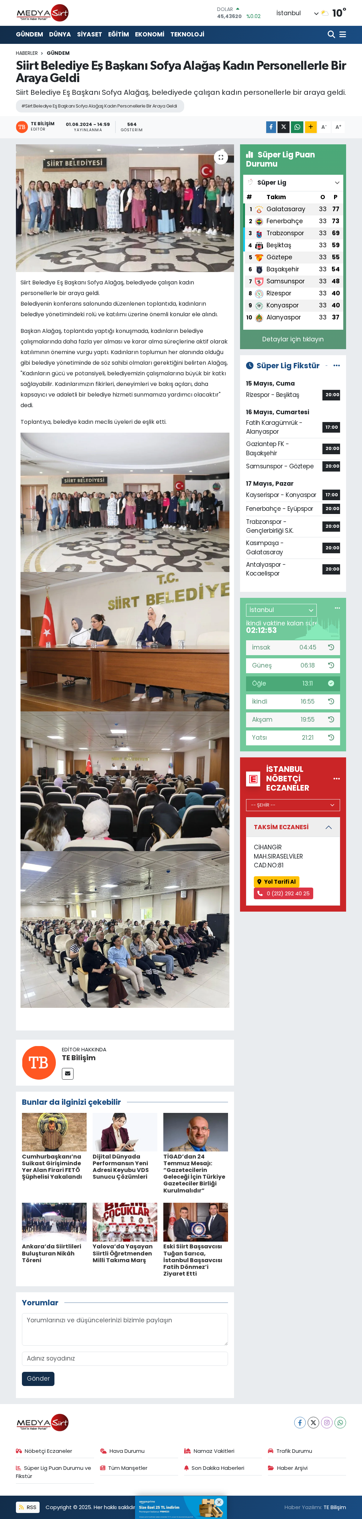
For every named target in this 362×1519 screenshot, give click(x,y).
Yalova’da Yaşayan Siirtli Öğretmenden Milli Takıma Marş (123, 1253)
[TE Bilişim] (39, 1062)
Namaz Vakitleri (214, 1451)
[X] (313, 1422)
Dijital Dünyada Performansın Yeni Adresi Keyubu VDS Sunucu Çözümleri (121, 1167)
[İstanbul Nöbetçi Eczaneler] (336, 778)
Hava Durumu (127, 1451)
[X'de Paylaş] (284, 127)
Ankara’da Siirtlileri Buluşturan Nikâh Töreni (51, 1253)
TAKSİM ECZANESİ (281, 827)
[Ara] (332, 34)
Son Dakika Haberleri (218, 1468)
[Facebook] (300, 1422)
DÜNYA (60, 34)
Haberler (27, 53)
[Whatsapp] (340, 1422)
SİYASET (89, 34)
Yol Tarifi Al (280, 881)
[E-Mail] (68, 1074)
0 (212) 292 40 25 (287, 893)
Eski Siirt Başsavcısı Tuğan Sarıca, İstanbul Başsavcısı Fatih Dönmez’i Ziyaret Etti (192, 1260)
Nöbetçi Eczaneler (48, 1451)
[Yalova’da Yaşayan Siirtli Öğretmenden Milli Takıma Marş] (125, 1222)
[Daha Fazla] (311, 127)
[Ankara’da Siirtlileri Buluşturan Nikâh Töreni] (54, 1222)
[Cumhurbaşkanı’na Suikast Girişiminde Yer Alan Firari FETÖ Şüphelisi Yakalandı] (54, 1131)
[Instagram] (327, 1422)
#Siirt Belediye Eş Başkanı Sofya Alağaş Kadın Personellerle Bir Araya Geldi (99, 106)
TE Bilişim (79, 1058)
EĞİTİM (118, 34)
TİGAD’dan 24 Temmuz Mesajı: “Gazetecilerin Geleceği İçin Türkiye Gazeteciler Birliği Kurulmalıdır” (194, 1174)
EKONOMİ (149, 34)
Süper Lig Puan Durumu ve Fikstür (54, 1471)
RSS (30, 1507)
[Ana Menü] (341, 34)
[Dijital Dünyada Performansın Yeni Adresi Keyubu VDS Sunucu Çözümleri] (125, 1131)
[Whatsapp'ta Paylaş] (297, 127)
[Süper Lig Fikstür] (336, 365)
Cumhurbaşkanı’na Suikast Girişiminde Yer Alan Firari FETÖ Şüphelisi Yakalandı (52, 1167)
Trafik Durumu (294, 1451)
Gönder (38, 1378)
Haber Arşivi (292, 1468)
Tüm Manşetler (127, 1468)
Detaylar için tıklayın (293, 339)
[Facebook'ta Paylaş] (271, 127)
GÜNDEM (29, 34)
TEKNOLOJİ (187, 34)
